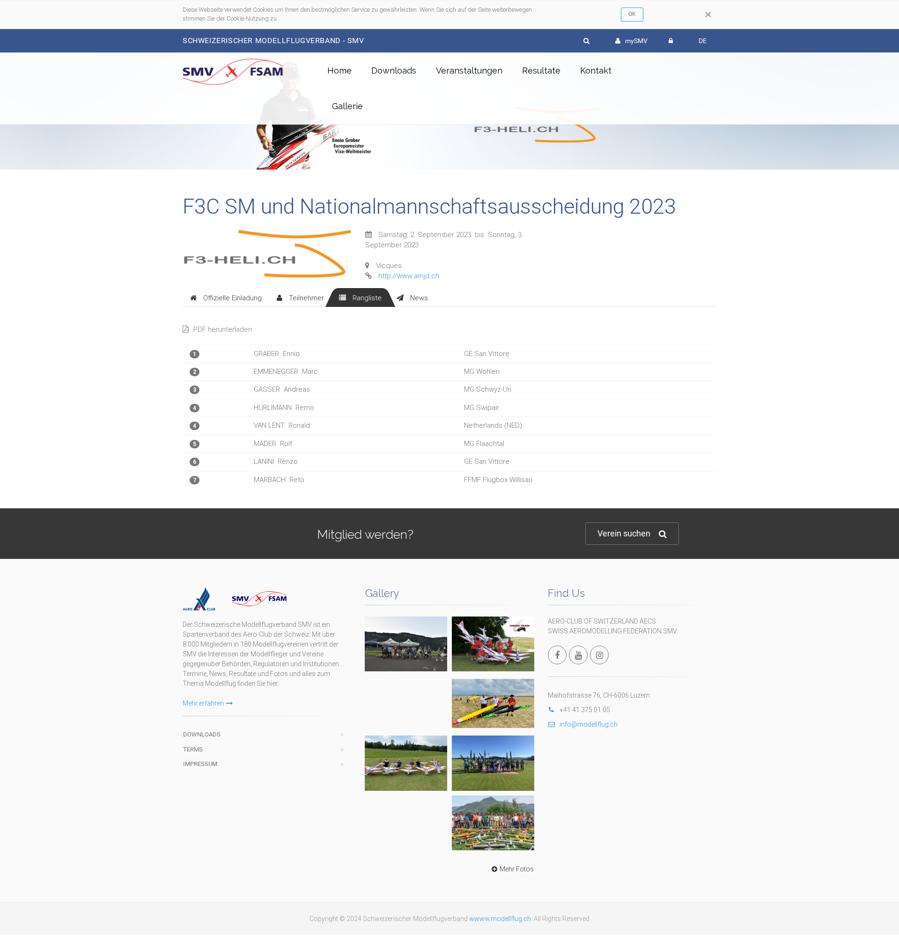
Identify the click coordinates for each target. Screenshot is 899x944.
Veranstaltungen (469, 70)
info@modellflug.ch (589, 724)
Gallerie (347, 106)
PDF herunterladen (222, 329)
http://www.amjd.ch (408, 276)
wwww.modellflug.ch (500, 918)
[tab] (226, 297)
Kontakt (596, 70)
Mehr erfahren (203, 703)
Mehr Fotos (517, 869)
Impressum (200, 763)
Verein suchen (623, 533)
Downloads (393, 70)
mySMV (636, 41)
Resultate (541, 70)
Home (339, 70)
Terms (193, 749)
